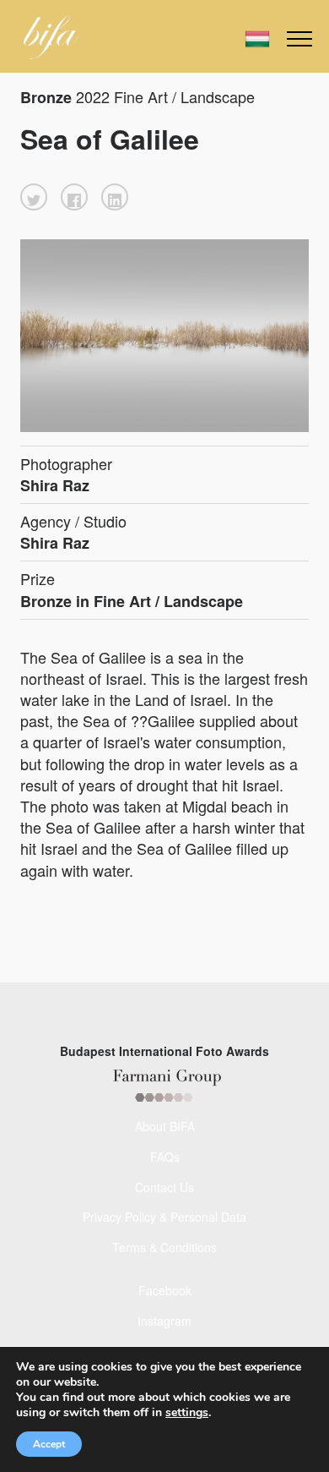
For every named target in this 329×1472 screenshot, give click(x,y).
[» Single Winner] (51, 37)
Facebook (164, 1290)
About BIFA (165, 1126)
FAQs (165, 1156)
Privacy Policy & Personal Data (164, 1216)
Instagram (164, 1320)
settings (186, 1412)
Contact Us (164, 1187)
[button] (33, 197)
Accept (49, 1444)
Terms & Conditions (164, 1247)
